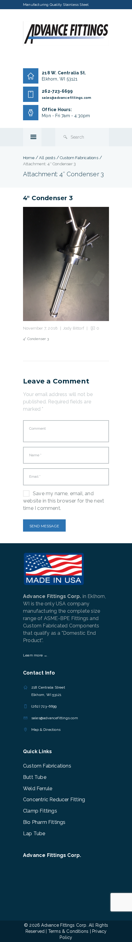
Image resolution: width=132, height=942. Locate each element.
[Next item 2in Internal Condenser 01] (87, 264)
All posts (47, 157)
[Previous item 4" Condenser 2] (44, 264)
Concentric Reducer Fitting (54, 799)
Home (28, 157)
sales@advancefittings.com (66, 97)
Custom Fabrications (79, 157)
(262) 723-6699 (44, 706)
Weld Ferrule (37, 788)
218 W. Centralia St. (64, 72)
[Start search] (65, 137)
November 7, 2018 (40, 328)
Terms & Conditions (68, 931)
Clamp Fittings (40, 811)
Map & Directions (45, 729)
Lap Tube (34, 833)
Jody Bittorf (73, 328)
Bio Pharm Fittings (44, 822)
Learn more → (35, 655)
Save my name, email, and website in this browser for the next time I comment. (63, 501)
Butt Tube (34, 777)
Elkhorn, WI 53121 (59, 79)
